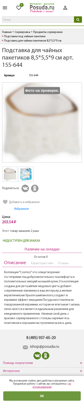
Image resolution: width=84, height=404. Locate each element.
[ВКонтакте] (25, 188)
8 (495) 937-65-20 (41, 338)
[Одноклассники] (35, 188)
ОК (42, 396)
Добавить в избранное (24, 202)
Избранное (21, 209)
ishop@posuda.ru (44, 347)
